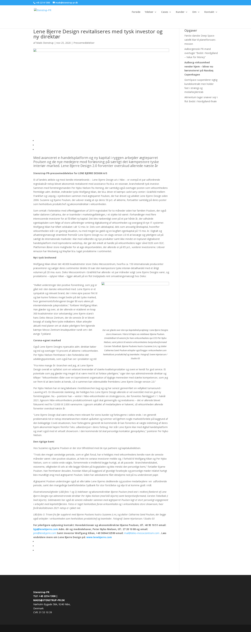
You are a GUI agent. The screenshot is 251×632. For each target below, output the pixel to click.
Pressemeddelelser (83, 42)
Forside (136, 12)
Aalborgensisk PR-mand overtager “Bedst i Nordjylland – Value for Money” (201, 53)
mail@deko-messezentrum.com (141, 533)
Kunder (180, 12)
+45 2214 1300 (43, 2)
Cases (164, 12)
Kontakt (209, 12)
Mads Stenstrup (45, 42)
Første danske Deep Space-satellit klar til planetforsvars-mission (200, 39)
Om (194, 12)
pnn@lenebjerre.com (44, 533)
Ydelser (149, 12)
